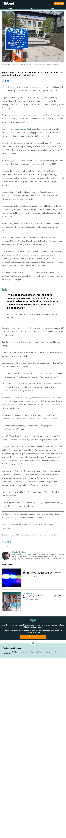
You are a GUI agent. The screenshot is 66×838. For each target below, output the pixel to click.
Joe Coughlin (28, 576)
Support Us (59, 3)
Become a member (9, 524)
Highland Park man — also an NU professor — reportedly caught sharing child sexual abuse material (42, 573)
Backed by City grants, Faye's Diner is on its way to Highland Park (43, 596)
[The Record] (8, 3)
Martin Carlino (6, 78)
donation (44, 535)
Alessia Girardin (29, 599)
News (10, 70)
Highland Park (5, 70)
